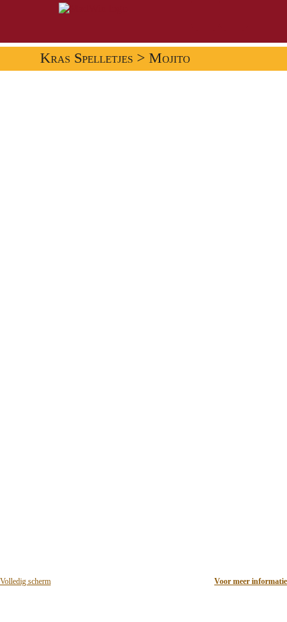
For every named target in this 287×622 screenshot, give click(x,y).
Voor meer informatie (250, 581)
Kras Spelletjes (86, 58)
